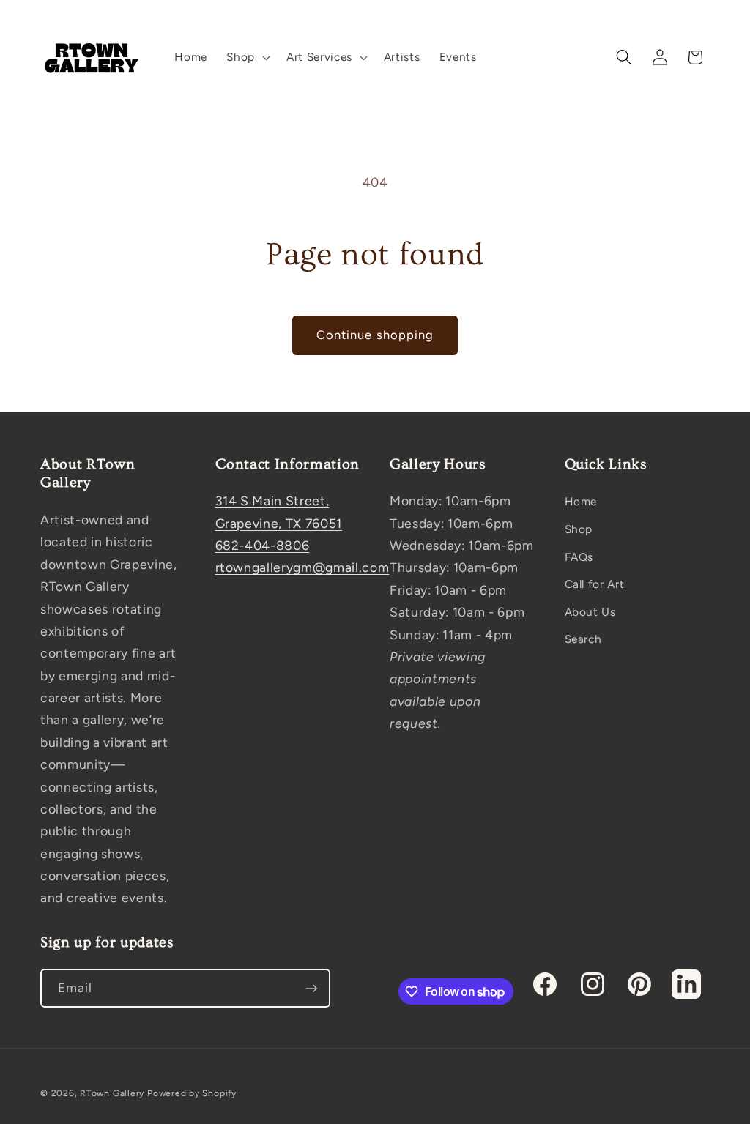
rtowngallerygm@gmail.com (302, 567)
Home (581, 501)
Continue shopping (375, 334)
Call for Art (595, 584)
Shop (579, 529)
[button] (247, 57)
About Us (590, 612)
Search (583, 639)
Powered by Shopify (192, 1093)
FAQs (579, 557)
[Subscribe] (311, 988)
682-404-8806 (262, 545)
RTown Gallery (112, 1093)
